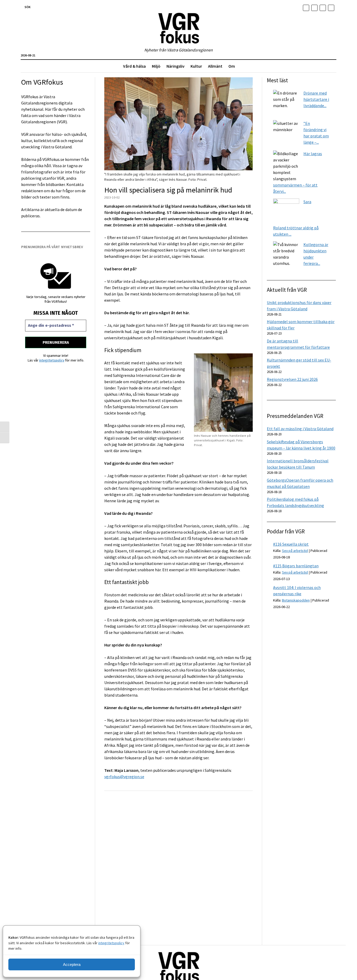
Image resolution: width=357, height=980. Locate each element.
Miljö (156, 66)
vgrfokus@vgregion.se (124, 776)
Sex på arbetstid (295, 550)
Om (231, 66)
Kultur (196, 66)
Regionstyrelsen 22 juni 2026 (292, 379)
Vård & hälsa (134, 66)
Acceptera (71, 964)
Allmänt (215, 66)
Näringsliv (175, 66)
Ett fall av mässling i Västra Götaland (300, 428)
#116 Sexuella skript (291, 544)
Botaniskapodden (296, 600)
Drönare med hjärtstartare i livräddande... (316, 99)
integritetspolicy (111, 943)
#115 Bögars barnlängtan (296, 565)
